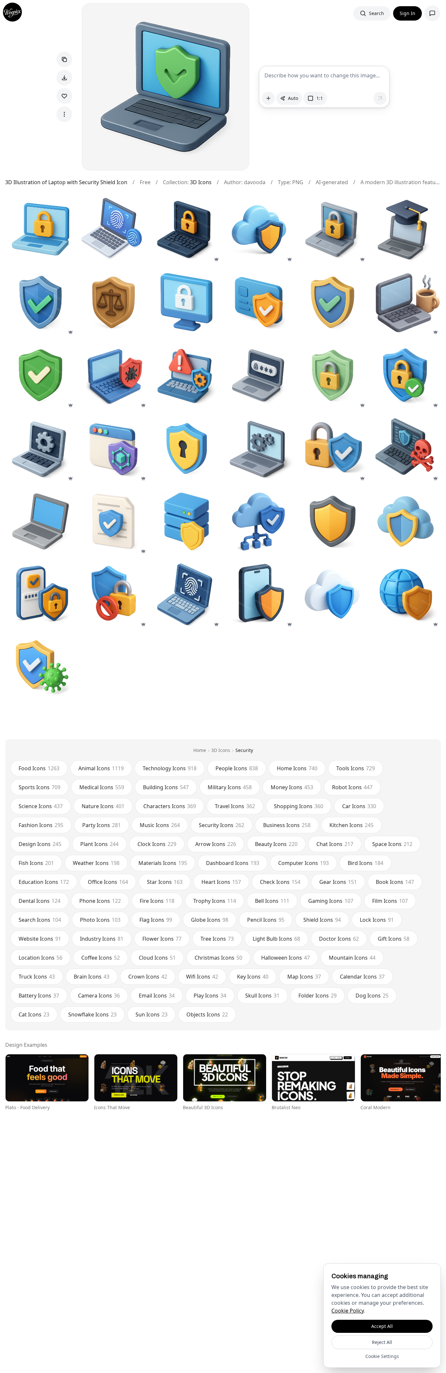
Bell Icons (272, 900)
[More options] (64, 114)
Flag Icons (155, 919)
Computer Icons (303, 863)
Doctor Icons (339, 938)
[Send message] (380, 98)
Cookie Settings (382, 1356)
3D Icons (201, 182)
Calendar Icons (362, 976)
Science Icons (41, 806)
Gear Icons (338, 882)
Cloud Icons (157, 957)
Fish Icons (36, 863)
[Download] (64, 78)
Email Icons (157, 995)
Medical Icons (101, 787)
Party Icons (101, 825)
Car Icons (359, 806)
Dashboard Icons (232, 863)
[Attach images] (268, 98)
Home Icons (297, 768)
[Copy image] (64, 59)
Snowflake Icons (92, 1014)
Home (199, 750)
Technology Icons (170, 768)
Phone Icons (100, 900)
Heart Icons (221, 882)
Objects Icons (207, 1014)
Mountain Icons (352, 957)
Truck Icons (37, 976)
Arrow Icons (215, 844)
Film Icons (390, 900)
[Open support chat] (432, 13)
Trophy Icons (214, 900)
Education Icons (44, 882)
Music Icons (160, 825)
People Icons (236, 768)
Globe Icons (209, 919)
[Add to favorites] (64, 96)
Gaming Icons (330, 900)
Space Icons (392, 844)
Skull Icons (262, 995)
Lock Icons (377, 919)
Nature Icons (103, 806)
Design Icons (40, 844)
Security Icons (221, 825)
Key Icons (252, 976)
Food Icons (39, 768)
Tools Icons (355, 768)
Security (244, 750)
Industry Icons (101, 938)
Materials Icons (162, 863)
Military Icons (230, 787)
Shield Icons (322, 919)
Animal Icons (101, 768)
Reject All (382, 1342)
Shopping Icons (298, 806)
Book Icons (395, 882)
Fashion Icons (41, 825)
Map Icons (304, 976)
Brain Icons (91, 976)
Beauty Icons (276, 844)
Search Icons (40, 919)
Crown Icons (147, 976)
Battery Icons (39, 995)
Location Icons (40, 957)
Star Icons (165, 882)
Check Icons (280, 882)
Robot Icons (352, 787)
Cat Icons (34, 1014)
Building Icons (166, 787)
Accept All (382, 1326)
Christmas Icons (218, 957)
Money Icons (292, 787)
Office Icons (108, 882)
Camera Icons (99, 995)
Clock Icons (156, 844)
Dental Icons (39, 900)
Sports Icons (39, 787)
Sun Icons (151, 1014)
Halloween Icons (285, 957)
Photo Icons (100, 919)
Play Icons (210, 995)
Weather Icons (96, 863)
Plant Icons (99, 844)
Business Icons (287, 825)
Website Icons (40, 938)
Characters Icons (169, 806)
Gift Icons (393, 938)
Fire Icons (157, 900)
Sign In (407, 13)
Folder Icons (317, 995)
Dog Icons (372, 995)
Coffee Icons (100, 957)
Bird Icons (365, 863)
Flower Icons (162, 938)
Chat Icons (334, 844)
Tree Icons (217, 938)
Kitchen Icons (351, 825)
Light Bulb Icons (276, 938)
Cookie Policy (347, 1310)
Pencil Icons (265, 919)
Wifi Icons (202, 976)
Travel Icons (235, 806)
